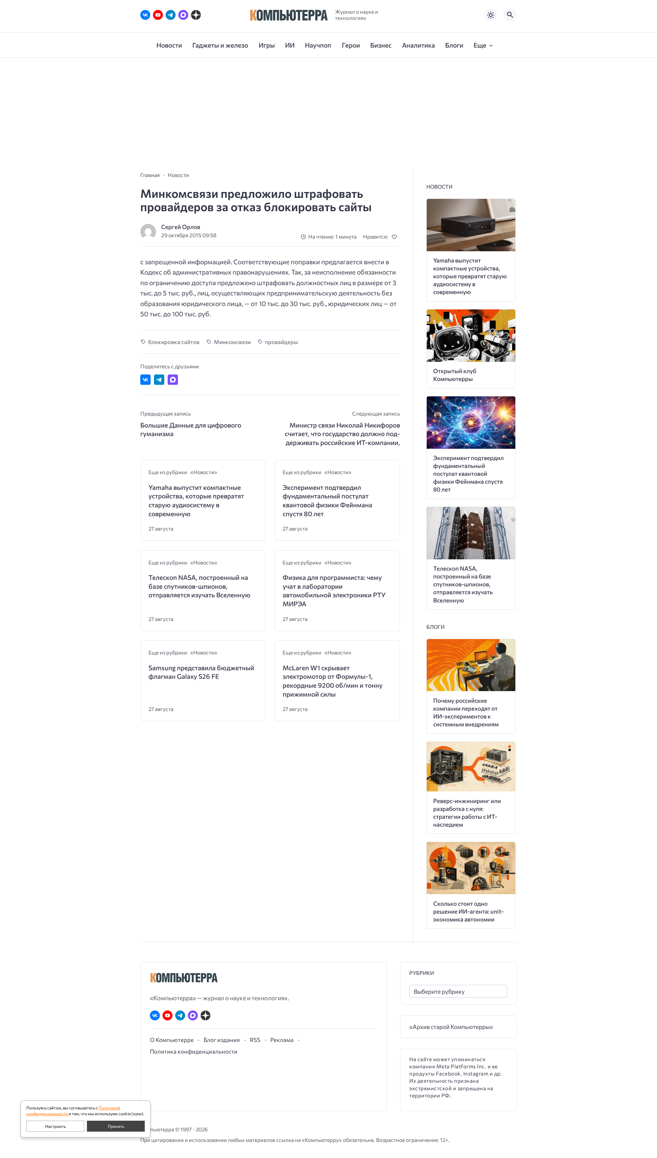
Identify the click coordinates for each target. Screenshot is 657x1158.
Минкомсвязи (232, 341)
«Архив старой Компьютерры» (451, 1026)
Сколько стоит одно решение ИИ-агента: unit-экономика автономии (468, 911)
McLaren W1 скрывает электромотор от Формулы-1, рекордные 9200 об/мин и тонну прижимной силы (333, 681)
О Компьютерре (172, 1039)
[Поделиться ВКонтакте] (145, 379)
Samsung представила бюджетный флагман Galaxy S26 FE (201, 672)
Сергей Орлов (180, 226)
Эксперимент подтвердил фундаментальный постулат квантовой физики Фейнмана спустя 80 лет (327, 500)
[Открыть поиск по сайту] (510, 15)
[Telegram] (171, 15)
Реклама (282, 1039)
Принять (116, 1126)
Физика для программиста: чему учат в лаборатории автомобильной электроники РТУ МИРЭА (334, 590)
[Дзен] (196, 15)
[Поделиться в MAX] (173, 379)
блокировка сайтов (173, 341)
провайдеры (281, 341)
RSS (255, 1039)
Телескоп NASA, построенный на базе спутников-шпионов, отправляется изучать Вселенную (199, 586)
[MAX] (183, 15)
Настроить (55, 1126)
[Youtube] (158, 15)
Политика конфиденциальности (193, 1051)
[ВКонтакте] (145, 15)
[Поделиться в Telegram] (159, 379)
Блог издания (222, 1039)
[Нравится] (395, 237)
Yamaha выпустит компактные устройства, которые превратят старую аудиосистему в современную (196, 500)
